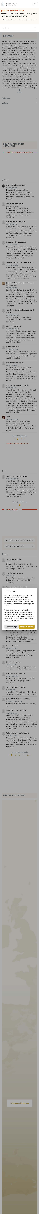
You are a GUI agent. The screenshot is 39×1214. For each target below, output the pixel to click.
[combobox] (19, 28)
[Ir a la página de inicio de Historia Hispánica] (10, 3)
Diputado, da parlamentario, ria (14, 20)
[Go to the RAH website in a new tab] (2, 3)
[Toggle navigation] (35, 4)
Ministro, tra (32, 20)
